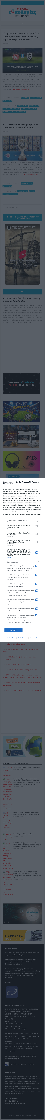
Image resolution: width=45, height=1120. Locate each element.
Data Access (22, 638)
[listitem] (22, 521)
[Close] (41, 482)
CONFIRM (14, 630)
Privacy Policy (35, 638)
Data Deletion (10, 638)
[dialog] (22, 560)
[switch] (36, 526)
